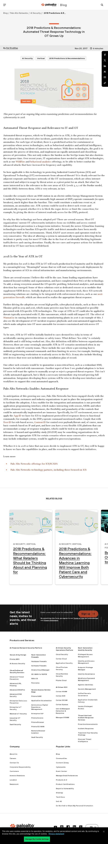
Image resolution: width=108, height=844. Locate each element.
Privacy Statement (51, 620)
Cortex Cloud (61, 659)
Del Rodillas (12, 48)
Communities (61, 758)
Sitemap (59, 793)
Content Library (62, 763)
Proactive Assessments (88, 724)
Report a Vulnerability (65, 788)
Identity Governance (86, 674)
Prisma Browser (37, 722)
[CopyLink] (105, 83)
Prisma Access (37, 718)
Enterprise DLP (37, 713)
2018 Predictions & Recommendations (67, 58)
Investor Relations (17, 775)
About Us (13, 754)
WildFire (20, 162)
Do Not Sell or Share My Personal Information (74, 806)
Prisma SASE (36, 696)
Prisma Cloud (61, 680)
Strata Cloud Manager (40, 670)
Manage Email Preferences (67, 775)
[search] (102, 5)
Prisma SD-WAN (37, 726)
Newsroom (14, 784)
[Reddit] (105, 72)
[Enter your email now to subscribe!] (58, 613)
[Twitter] (105, 60)
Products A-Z (61, 780)
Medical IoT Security (18, 714)
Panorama (35, 683)
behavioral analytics (40, 162)
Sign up (85, 613)
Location (13, 780)
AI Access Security (17, 663)
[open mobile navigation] (4, 5)
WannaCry (8, 318)
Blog (5, 13)
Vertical (41, 58)
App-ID (17, 416)
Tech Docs (60, 797)
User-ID (7, 422)
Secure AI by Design (18, 655)
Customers (14, 771)
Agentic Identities (85, 685)
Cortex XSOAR (62, 700)
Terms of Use (78, 618)
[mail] (105, 77)
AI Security (35, 13)
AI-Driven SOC (62, 687)
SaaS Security (15, 724)
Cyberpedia (60, 767)
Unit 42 (59, 801)
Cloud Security (62, 654)
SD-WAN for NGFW (39, 674)
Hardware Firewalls (39, 661)
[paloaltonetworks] (49, 5)
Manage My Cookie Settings (37, 839)
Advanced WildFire (17, 690)
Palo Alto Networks (19, 13)
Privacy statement (56, 834)
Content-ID (40, 422)
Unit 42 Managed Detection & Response (63, 711)
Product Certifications (65, 784)
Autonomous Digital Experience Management (39, 707)
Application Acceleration (41, 701)
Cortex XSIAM (61, 691)
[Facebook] (105, 55)
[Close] (104, 831)
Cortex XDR (60, 696)
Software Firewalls (38, 666)
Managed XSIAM (62, 717)
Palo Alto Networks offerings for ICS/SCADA (34, 464)
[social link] (55, 827)
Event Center (61, 771)
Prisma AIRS (14, 659)
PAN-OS (34, 678)
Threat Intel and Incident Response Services (86, 718)
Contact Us (14, 763)
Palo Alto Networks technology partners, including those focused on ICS (49, 470)
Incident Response (86, 728)
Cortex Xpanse (62, 704)
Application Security (64, 663)
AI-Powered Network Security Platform (26, 648)
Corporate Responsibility (20, 767)
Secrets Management (87, 689)
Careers (13, 758)
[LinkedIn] (105, 66)
